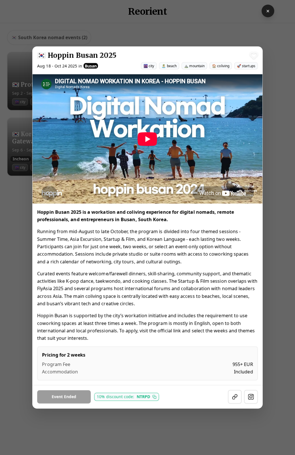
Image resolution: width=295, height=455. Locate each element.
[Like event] (254, 56)
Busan (91, 66)
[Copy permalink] (235, 397)
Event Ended (64, 396)
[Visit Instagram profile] (251, 397)
